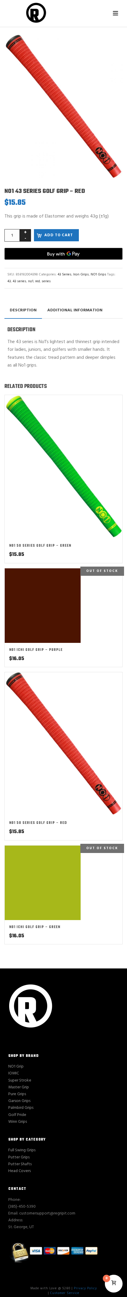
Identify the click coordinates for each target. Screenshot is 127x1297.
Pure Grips (17, 1094)
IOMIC (13, 1073)
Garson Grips (19, 1101)
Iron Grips (81, 275)
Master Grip (18, 1087)
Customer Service (64, 1293)
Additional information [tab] (74, 310)
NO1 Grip (16, 1066)
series (46, 281)
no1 (30, 281)
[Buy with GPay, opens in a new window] (63, 254)
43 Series (64, 275)
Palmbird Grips (20, 1107)
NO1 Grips (98, 275)
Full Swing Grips (21, 1150)
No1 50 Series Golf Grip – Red (38, 823)
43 (9, 281)
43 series (19, 281)
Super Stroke (19, 1080)
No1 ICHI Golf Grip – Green (34, 927)
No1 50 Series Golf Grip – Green (40, 546)
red (37, 281)
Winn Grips (17, 1121)
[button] (111, 46)
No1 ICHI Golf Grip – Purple (36, 650)
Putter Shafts (20, 1164)
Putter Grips (19, 1157)
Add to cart (58, 235)
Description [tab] (23, 310)
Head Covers (19, 1171)
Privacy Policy (85, 1288)
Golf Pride (17, 1115)
